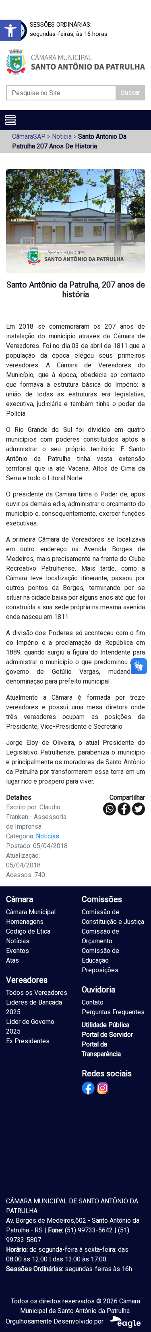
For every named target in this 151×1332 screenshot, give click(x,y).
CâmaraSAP (29, 136)
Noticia (62, 136)
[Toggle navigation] (10, 120)
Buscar (130, 92)
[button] (10, 30)
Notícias (47, 836)
